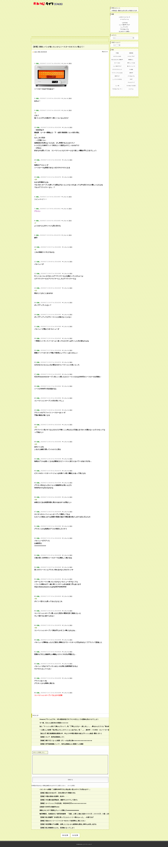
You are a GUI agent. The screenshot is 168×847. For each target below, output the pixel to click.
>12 (35, 290)
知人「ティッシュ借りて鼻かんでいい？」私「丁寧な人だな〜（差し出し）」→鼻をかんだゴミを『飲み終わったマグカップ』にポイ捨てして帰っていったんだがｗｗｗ (74, 726)
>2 (35, 113)
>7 (35, 223)
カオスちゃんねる (117, 56)
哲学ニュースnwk (131, 62)
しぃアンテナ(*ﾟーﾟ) (117, 79)
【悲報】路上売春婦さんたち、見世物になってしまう (57, 828)
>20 (35, 179)
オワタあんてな (131, 76)
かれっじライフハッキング (86, 844)
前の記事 (65, 835)
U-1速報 (131, 69)
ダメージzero (117, 62)
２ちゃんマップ (131, 82)
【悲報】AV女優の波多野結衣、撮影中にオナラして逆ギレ (59, 800)
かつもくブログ (131, 56)
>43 (35, 427)
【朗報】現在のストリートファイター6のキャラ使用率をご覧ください (63, 821)
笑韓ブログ (117, 76)
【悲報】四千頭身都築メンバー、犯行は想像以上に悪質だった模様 (61, 744)
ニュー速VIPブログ (117, 66)
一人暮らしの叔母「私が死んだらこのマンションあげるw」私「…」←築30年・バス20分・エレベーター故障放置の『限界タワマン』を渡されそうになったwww (74, 730)
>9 (35, 249)
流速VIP (131, 72)
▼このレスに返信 (66, 63)
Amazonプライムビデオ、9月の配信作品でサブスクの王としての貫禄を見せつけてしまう (69, 719)
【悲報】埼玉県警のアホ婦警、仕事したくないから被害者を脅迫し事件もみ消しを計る (68, 824)
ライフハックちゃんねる (117, 72)
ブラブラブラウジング (117, 69)
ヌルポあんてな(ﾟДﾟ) (131, 85)
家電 (39, 52)
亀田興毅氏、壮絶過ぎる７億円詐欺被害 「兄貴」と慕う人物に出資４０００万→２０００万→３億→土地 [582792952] (74, 814)
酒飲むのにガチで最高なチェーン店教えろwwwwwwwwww (59, 810)
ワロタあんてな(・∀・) (117, 88)
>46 (35, 500)
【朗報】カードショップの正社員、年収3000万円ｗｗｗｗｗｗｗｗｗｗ (63, 803)
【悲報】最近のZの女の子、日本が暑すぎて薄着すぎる (57, 793)
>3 (35, 135)
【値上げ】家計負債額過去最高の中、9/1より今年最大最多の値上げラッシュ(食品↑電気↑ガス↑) (71, 733)
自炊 (35, 52)
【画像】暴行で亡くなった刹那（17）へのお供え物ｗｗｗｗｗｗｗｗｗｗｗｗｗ (66, 740)
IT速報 (117, 53)
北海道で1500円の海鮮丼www (49, 807)
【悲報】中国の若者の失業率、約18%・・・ (54, 796)
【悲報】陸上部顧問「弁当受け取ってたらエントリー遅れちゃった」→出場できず (67, 817)
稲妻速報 (131, 53)
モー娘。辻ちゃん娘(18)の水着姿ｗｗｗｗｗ (54, 723)
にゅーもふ (131, 88)
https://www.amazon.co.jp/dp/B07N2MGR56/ (50, 587)
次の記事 (75, 835)
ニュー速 (117, 85)
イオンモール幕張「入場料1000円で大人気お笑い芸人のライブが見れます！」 (65, 789)
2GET (131, 79)
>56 (35, 628)
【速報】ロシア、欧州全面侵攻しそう (52, 737)
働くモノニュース (131, 66)
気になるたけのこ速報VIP (117, 59)
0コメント (105, 51)
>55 (35, 599)
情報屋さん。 (131, 59)
